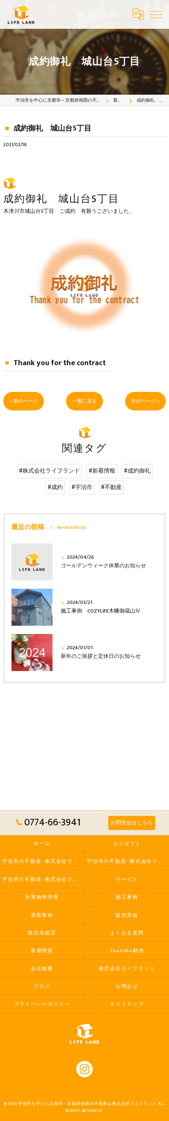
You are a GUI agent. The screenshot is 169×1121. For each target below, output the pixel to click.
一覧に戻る (84, 401)
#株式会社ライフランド (49, 470)
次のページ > (145, 401)
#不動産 (111, 487)
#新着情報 (102, 470)
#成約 (55, 487)
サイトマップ (127, 1004)
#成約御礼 (137, 470)
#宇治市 (81, 487)
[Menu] (156, 14)
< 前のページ (23, 401)
